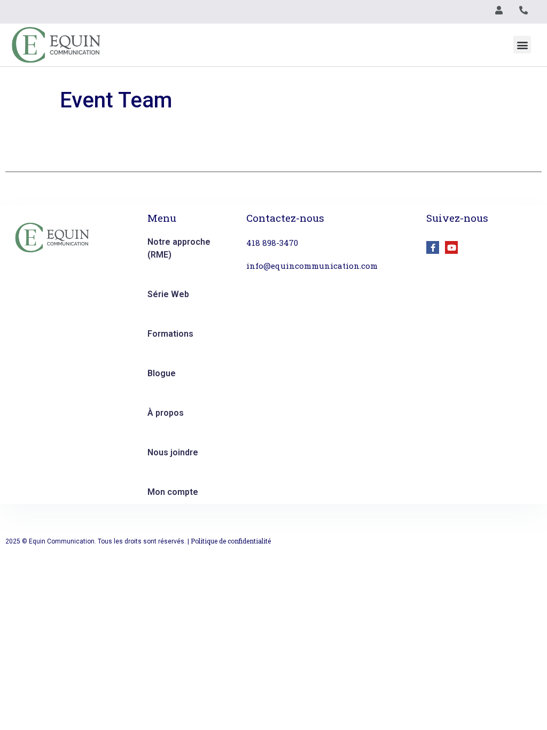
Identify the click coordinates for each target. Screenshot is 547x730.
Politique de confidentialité (231, 541)
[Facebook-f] (432, 247)
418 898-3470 (272, 242)
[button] (522, 44)
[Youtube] (451, 247)
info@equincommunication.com (312, 265)
